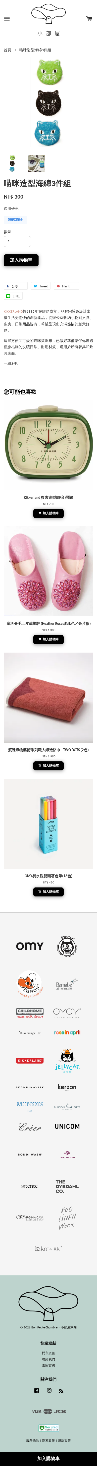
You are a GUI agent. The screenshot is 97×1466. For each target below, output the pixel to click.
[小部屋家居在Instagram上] (49, 1393)
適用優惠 (11, 209)
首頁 (7, 50)
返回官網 (48, 1365)
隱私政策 (48, 1440)
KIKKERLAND (13, 312)
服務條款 (32, 1440)
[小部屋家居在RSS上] (61, 1392)
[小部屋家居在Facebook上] (36, 1393)
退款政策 (64, 1440)
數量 (7, 232)
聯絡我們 (48, 1359)
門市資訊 (48, 1353)
